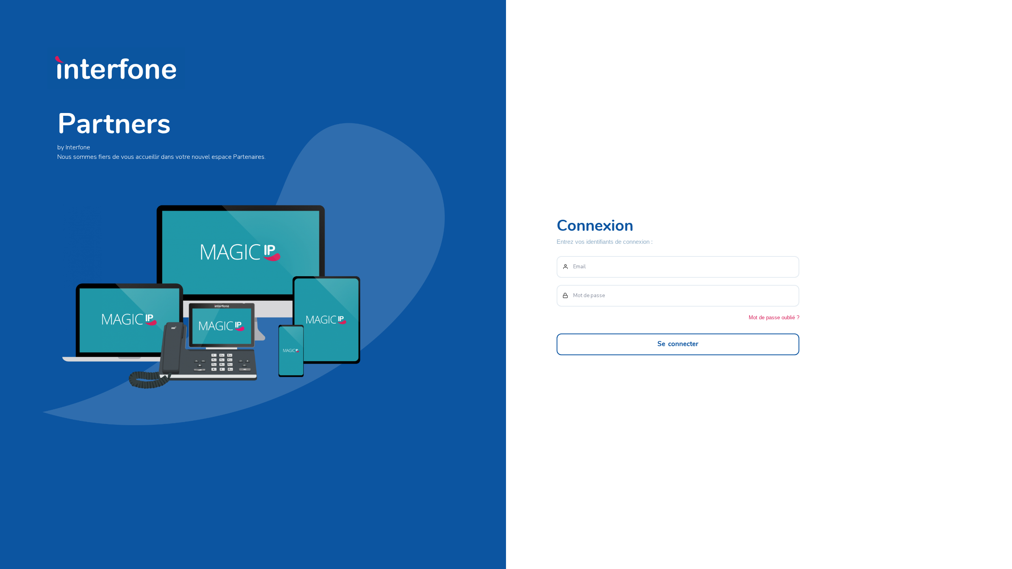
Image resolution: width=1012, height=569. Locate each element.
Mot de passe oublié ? (774, 317)
